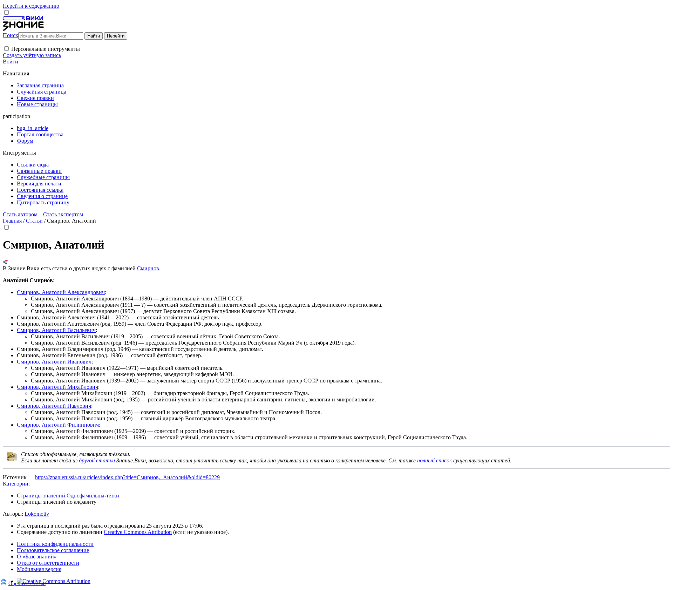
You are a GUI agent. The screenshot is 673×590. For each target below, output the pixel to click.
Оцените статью (27, 583)
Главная (12, 221)
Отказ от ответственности (48, 563)
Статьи (34, 221)
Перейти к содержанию (31, 6)
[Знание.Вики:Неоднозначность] (12, 460)
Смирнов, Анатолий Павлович (54, 406)
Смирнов (148, 268)
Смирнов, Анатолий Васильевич (56, 330)
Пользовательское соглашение (53, 550)
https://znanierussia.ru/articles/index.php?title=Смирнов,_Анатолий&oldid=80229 (127, 477)
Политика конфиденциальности (55, 544)
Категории (15, 484)
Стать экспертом (63, 214)
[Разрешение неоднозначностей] (5, 262)
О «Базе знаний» (37, 557)
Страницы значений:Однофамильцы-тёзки (68, 496)
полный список (434, 460)
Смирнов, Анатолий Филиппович (58, 425)
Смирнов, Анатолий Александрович (61, 292)
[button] (6, 48)
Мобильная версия (39, 569)
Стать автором (20, 214)
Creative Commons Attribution (138, 532)
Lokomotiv (37, 514)
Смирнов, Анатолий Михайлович (57, 387)
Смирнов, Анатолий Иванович (54, 362)
